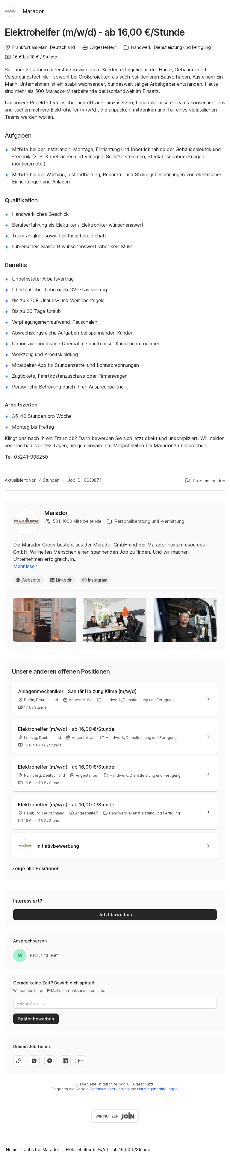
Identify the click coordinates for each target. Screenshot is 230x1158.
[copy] (18, 1060)
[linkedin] (65, 1060)
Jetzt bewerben (115, 914)
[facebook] (49, 1060)
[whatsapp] (34, 1060)
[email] (80, 1060)
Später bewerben (36, 1018)
